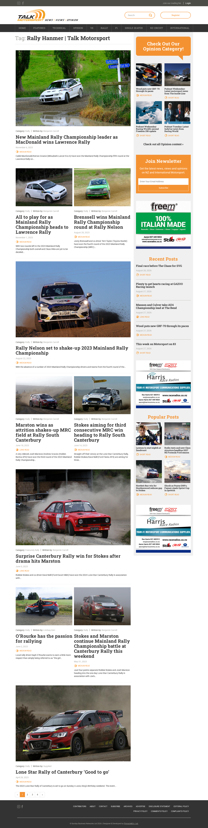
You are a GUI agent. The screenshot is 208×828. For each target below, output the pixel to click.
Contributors (79, 806)
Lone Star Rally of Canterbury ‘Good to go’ (62, 772)
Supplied (47, 766)
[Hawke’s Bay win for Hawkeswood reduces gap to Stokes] (149, 471)
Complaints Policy (180, 811)
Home (22, 27)
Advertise (140, 806)
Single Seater (134, 27)
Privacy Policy (140, 811)
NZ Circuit (156, 27)
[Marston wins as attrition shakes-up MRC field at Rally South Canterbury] (44, 395)
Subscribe (115, 806)
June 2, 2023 (22, 646)
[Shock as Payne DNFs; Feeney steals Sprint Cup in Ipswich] (177, 471)
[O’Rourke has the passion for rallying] (44, 606)
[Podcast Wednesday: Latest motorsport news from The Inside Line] (177, 74)
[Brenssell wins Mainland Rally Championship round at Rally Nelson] (102, 187)
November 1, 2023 (24, 237)
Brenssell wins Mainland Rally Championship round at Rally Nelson (102, 222)
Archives (128, 806)
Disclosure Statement (159, 806)
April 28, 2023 (22, 777)
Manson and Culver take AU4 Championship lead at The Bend (156, 306)
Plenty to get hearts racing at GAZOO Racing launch (159, 285)
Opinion (78, 27)
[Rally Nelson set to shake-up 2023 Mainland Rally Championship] (73, 299)
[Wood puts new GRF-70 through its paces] (149, 74)
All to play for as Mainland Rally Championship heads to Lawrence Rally (42, 224)
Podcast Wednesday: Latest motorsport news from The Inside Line (176, 91)
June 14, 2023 (80, 445)
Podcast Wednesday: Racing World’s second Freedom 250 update (147, 129)
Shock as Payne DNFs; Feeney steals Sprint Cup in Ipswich (176, 488)
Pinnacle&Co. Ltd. (131, 824)
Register (176, 15)
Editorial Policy (181, 806)
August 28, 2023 (82, 232)
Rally (104, 27)
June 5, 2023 (22, 566)
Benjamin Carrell (51, 131)
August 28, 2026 (144, 270)
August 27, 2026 (144, 291)
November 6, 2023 (24, 147)
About (92, 806)
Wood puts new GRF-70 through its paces (148, 89)
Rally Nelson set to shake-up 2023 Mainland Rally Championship (72, 350)
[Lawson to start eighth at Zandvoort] (149, 433)
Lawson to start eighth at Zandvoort (148, 449)
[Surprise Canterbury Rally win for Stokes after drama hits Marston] (73, 507)
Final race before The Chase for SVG (159, 266)
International (179, 27)
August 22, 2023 (23, 358)
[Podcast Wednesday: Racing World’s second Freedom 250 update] (149, 112)
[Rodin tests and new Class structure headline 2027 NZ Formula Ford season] (177, 433)
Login (188, 3)
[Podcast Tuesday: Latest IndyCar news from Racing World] (177, 112)
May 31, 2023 (80, 661)
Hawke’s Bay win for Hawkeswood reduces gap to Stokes (149, 488)
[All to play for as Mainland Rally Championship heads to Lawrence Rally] (44, 187)
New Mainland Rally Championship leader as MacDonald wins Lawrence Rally (67, 139)
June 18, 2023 (22, 445)
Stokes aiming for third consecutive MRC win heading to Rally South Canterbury (100, 432)
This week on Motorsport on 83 (156, 344)
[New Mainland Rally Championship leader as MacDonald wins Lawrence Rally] (73, 88)
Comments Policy (159, 811)
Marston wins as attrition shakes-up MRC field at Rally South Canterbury (43, 432)
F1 (116, 27)
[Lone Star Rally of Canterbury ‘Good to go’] (73, 723)
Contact (103, 806)
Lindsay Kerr (49, 630)
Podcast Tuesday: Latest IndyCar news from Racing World (176, 129)
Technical (59, 27)
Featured (39, 27)
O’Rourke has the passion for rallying (44, 638)
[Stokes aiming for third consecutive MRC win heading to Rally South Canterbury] (102, 395)
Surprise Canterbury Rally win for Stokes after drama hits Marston (68, 558)
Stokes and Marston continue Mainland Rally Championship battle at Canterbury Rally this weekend (102, 646)
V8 (91, 27)
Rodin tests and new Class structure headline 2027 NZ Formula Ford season (177, 450)
